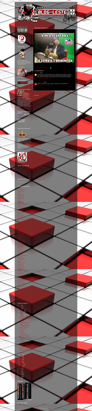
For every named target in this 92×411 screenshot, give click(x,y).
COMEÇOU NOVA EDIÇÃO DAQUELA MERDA (47, 31)
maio (21, 359)
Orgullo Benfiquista (21, 262)
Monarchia (20, 243)
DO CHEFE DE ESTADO (24, 335)
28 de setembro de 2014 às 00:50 (44, 85)
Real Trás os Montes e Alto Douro (24, 273)
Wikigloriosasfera (21, 295)
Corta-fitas (20, 213)
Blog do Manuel (21, 203)
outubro (21, 313)
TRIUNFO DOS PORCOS (25, 316)
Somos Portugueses (22, 282)
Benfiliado (19, 200)
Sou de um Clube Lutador (23, 283)
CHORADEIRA (22, 320)
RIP (20, 343)
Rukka (38, 72)
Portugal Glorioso (21, 267)
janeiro (21, 366)
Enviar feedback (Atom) (44, 95)
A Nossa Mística (21, 191)
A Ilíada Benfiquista (21, 189)
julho (21, 356)
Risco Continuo (21, 277)
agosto (21, 354)
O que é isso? (20, 259)
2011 (20, 371)
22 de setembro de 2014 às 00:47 (44, 78)
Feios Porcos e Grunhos (22, 227)
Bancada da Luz (21, 194)
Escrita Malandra (21, 219)
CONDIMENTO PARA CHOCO (26, 337)
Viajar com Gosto (21, 291)
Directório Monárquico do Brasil (24, 218)
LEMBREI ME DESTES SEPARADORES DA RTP (25, 325)
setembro (22, 314)
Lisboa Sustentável (21, 240)
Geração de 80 (20, 234)
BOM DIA (21, 330)
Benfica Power (20, 198)
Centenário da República (22, 207)
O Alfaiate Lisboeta (21, 252)
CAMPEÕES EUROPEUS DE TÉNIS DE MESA (25, 318)
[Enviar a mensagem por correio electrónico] (50, 67)
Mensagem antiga (69, 92)
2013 (20, 368)
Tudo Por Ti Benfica (21, 289)
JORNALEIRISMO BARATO (25, 341)
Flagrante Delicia (21, 228)
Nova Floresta (20, 250)
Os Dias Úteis (20, 264)
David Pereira (20, 216)
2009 (20, 374)
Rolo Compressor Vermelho (23, 279)
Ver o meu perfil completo (23, 108)
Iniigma (19, 237)
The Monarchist (21, 286)
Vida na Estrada (21, 292)
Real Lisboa (20, 271)
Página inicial (56, 92)
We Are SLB (20, 294)
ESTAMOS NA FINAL (24, 327)
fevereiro (22, 364)
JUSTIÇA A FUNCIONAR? (25, 346)
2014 (20, 308)
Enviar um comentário (40, 87)
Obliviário (19, 261)
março (21, 362)
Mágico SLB (20, 247)
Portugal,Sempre (21, 268)
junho (21, 357)
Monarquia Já (20, 246)
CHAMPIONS (22, 332)
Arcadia (19, 192)
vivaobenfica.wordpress (22, 300)
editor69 (26, 91)
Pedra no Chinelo (21, 265)
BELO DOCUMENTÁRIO (24, 348)
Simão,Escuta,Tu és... (22, 280)
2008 (20, 376)
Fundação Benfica (21, 231)
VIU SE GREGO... (23, 329)
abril (21, 361)
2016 (20, 305)
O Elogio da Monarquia (22, 255)
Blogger (49, 408)
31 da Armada (20, 188)
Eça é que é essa (21, 224)
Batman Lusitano (21, 195)
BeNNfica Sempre (21, 197)
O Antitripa (20, 253)
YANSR (19, 297)
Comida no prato (21, 212)
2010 (20, 373)
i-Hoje (19, 298)
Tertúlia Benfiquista (21, 285)
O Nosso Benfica (21, 258)
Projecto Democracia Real (23, 270)
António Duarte (40, 82)
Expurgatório (20, 222)
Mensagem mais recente (41, 92)
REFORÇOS (22, 352)
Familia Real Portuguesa (22, 225)
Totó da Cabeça (21, 288)
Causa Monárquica (21, 206)
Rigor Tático (20, 276)
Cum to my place (21, 215)
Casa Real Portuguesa (22, 204)
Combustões (20, 210)
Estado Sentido (21, 221)
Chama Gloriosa (21, 209)
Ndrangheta (20, 249)
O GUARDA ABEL (23, 334)
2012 (20, 369)
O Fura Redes (20, 256)
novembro (22, 311)
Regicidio (19, 274)
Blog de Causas (21, 201)
